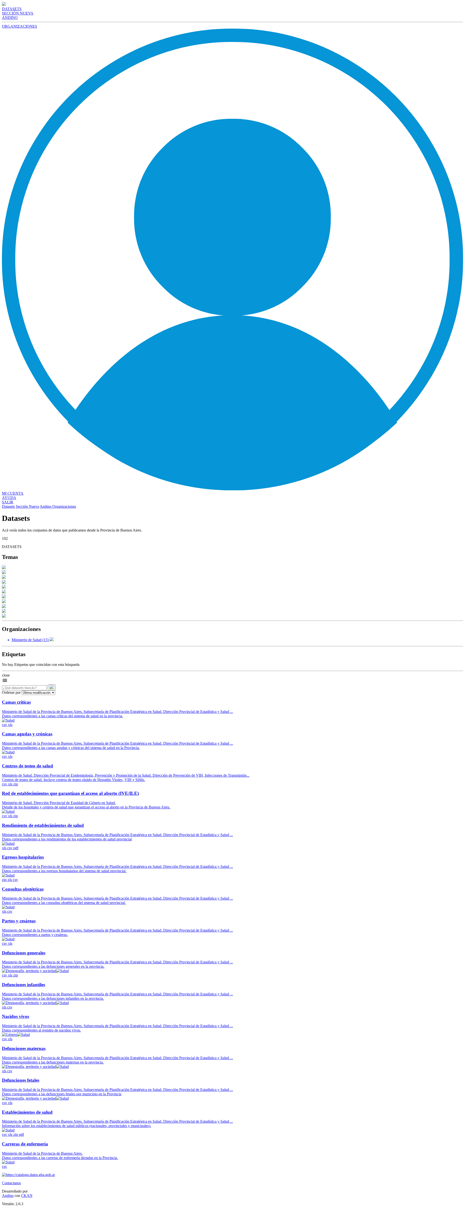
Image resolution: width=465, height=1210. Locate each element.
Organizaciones (64, 506)
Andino (46, 506)
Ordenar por (11, 692)
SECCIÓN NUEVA (17, 13)
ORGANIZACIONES (19, 26)
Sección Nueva (27, 506)
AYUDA (9, 498)
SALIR (7, 502)
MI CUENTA (12, 493)
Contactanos (11, 1183)
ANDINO (10, 18)
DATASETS (12, 9)
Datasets (8, 506)
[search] (51, 687)
